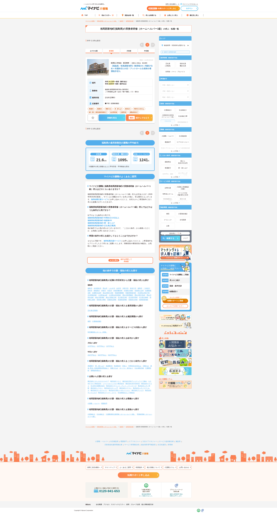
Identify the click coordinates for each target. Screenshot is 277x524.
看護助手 (104, 403)
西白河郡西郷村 (127, 295)
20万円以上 (101, 346)
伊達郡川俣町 (128, 290)
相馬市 (140, 288)
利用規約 (139, 467)
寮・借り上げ (99, 366)
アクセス (107, 504)
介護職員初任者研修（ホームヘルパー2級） (120, 414)
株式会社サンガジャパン (99, 390)
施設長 (178, 441)
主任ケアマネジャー (149, 441)
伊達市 (103, 290)
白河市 (118, 288)
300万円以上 (102, 355)
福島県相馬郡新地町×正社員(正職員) (102, 226)
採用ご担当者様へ (93, 467)
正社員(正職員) (93, 310)
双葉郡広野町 (111, 300)
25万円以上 (110, 346)
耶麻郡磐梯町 (119, 293)
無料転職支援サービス (99, 199)
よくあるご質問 (125, 467)
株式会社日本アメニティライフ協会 (134, 381)
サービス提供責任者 (166, 441)
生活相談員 (114, 441)
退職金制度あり (96, 370)
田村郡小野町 (101, 300)
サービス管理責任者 (131, 445)
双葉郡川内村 (133, 300)
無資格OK (117, 366)
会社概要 (99, 504)
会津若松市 (97, 288)
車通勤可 (91, 366)
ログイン (189, 8)
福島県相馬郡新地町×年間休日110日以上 (103, 218)
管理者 (170, 445)
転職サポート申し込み (138, 475)
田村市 (90, 290)
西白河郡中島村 (140, 295)
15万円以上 (91, 346)
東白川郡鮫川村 (111, 297)
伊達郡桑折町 (117, 290)
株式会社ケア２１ (125, 388)
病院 (89, 321)
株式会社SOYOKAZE (133, 383)
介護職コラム (169, 467)
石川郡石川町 (122, 297)
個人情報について (153, 467)
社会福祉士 (100, 414)
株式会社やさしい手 (111, 388)
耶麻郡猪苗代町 (131, 293)
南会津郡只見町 (108, 293)
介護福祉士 (91, 414)
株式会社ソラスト (97, 388)
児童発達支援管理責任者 (113, 445)
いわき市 (112, 288)
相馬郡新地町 (170, 52)
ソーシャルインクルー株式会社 (113, 383)
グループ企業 (135, 504)
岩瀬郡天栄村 (96, 293)
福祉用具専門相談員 (148, 445)
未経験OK (109, 366)
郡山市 (105, 288)
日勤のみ (146, 366)
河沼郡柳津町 (92, 295)
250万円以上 (92, 355)
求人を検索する (151, 15)
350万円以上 (112, 355)
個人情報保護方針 (147, 504)
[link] (93, 51)
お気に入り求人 (172, 15)
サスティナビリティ (118, 504)
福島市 (90, 288)
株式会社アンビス (138, 390)
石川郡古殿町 (143, 297)
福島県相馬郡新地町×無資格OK (100, 220)
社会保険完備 (139, 368)
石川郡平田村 (133, 297)
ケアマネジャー (134, 441)
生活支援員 (162, 445)
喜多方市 (133, 288)
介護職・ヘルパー (94, 403)
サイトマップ (110, 467)
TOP (86, 15)
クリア (185, 238)
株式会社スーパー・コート (107, 392)
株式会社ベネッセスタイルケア (98, 381)
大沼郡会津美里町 (115, 295)
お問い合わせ (184, 467)
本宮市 (109, 290)
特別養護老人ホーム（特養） (97, 332)
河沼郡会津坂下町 (144, 293)
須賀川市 (125, 288)
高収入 (124, 366)
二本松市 (147, 288)
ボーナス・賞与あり (126, 368)
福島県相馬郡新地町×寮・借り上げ (101, 223)
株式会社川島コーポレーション (119, 390)
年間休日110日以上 (134, 366)
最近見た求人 (194, 15)
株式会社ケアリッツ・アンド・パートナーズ (121, 386)
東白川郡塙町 (99, 297)
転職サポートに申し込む (162, 8)
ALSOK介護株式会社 (98, 386)
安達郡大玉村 (139, 290)
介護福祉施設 (96, 321)
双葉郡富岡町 (122, 300)
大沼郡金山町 (102, 295)
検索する (170, 238)
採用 (127, 504)
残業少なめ (114, 368)
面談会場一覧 (129, 15)
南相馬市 (97, 290)
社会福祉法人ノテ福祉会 (126, 392)
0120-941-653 (109, 491)
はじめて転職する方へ (175, 306)
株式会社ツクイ (115, 381)
